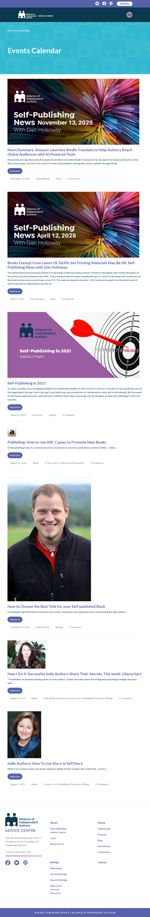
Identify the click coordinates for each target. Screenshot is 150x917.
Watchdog (56, 868)
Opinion (53, 415)
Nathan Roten (43, 627)
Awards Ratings (58, 879)
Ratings (54, 862)
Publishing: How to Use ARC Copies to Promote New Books (56, 442)
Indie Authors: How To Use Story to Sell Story (45, 763)
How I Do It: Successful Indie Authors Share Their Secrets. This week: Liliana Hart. (74, 674)
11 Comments (98, 463)
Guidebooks (104, 828)
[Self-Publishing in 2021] (73, 376)
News (59, 178)
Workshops (104, 846)
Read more (15, 171)
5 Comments (76, 627)
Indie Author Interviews (55, 698)
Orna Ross (38, 415)
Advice (101, 822)
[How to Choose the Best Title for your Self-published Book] (49, 599)
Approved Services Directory (55, 889)
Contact (102, 862)
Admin (36, 463)
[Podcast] (111, 4)
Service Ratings (58, 874)
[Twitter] (97, 4)
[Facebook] (104, 4)
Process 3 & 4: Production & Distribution (65, 463)
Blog (100, 840)
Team (53, 838)
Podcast (102, 834)
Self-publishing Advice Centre (58, 830)
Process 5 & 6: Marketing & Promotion (86, 698)
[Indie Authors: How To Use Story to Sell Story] (24, 756)
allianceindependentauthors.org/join (23, 855)
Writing (59, 627)
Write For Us (57, 844)
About (54, 822)
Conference (104, 852)
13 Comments (102, 784)
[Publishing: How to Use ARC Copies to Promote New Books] (11, 435)
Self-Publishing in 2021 (26, 383)
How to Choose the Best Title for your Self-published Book (56, 606)
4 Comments (69, 415)
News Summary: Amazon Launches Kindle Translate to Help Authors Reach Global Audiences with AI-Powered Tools (69, 152)
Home (10, 30)
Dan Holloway (43, 178)
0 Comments (75, 178)
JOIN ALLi (124, 3)
